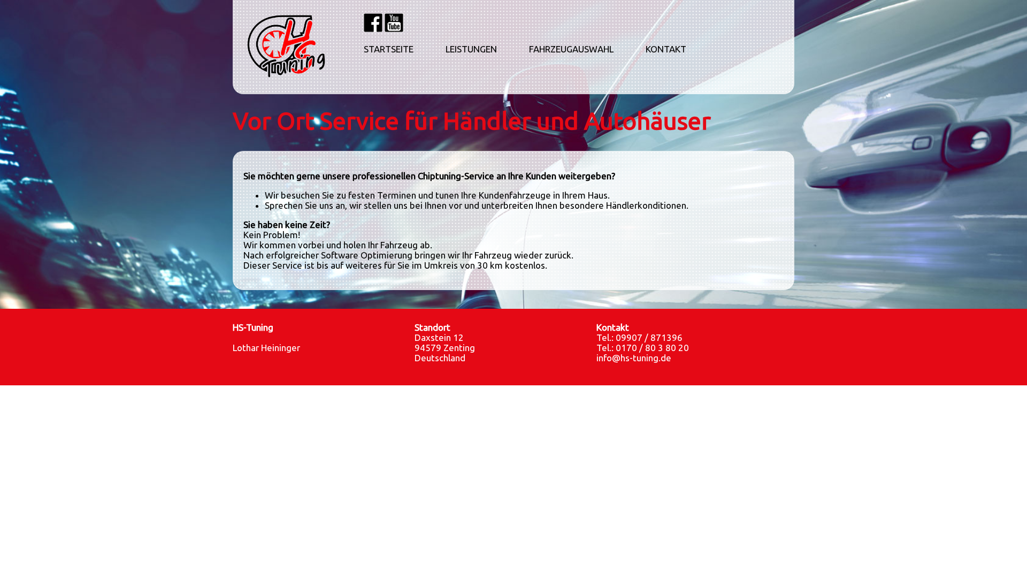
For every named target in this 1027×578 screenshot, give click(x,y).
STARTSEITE (388, 49)
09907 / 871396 (649, 337)
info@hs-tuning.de (633, 358)
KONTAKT (666, 49)
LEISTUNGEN (471, 49)
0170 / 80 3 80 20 (652, 348)
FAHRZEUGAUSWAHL (571, 49)
